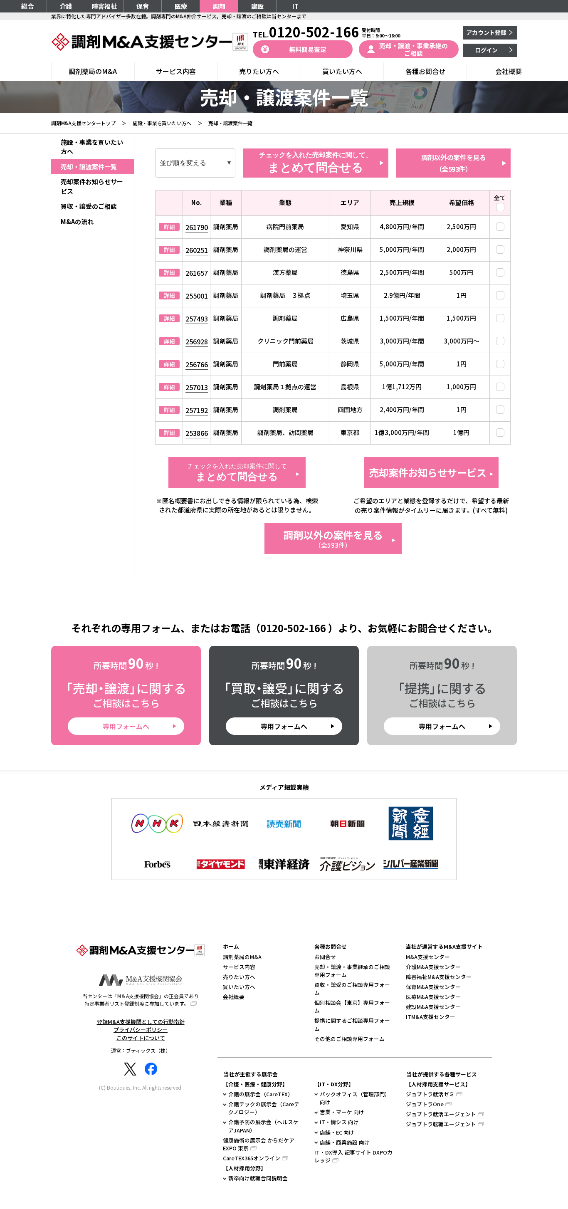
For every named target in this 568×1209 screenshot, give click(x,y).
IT (295, 6)
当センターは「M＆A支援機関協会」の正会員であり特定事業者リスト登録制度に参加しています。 (140, 999)
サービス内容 (176, 71)
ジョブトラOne (425, 1104)
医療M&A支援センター (433, 997)
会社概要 (508, 71)
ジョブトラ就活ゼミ (430, 1094)
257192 (196, 410)
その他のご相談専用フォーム (349, 1039)
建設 (257, 6)
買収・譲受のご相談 (89, 206)
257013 (196, 387)
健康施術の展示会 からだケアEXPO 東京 (258, 1144)
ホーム (231, 946)
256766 (196, 364)
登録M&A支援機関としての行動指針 (141, 1022)
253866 (196, 433)
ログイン (486, 50)
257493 (196, 319)
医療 (181, 6)
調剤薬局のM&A (93, 71)
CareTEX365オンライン (251, 1158)
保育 (142, 6)
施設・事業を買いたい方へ (92, 147)
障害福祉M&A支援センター (439, 977)
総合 (27, 6)
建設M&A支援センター (433, 1007)
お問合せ (325, 957)
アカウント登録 (486, 32)
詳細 (169, 227)
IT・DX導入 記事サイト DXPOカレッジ (353, 1156)
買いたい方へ (342, 71)
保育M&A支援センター (433, 987)
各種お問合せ (425, 71)
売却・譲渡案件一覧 (89, 166)
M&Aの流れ (77, 221)
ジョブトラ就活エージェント (441, 1114)
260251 (196, 250)
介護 (66, 6)
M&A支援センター (428, 957)
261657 (196, 273)
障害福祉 (104, 6)
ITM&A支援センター (430, 1017)
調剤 (219, 6)
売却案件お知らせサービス (427, 472)
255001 (196, 296)
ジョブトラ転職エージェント (441, 1124)
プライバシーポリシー (141, 1029)
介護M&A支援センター (433, 967)
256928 (196, 341)
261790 (196, 227)
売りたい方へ (259, 71)
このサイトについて (140, 1038)
